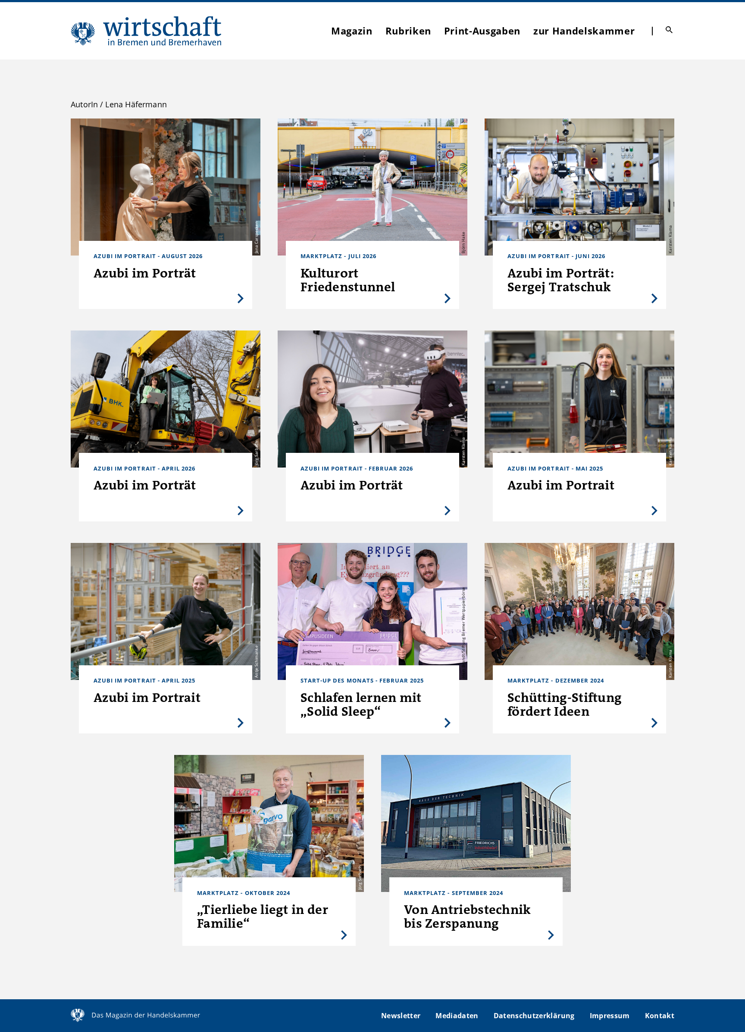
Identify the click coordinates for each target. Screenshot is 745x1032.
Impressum (610, 1015)
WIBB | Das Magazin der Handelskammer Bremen (146, 31)
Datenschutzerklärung (534, 1015)
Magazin (351, 30)
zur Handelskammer (584, 30)
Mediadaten (456, 1015)
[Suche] (669, 29)
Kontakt (659, 1015)
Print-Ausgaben (482, 30)
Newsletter (400, 1015)
